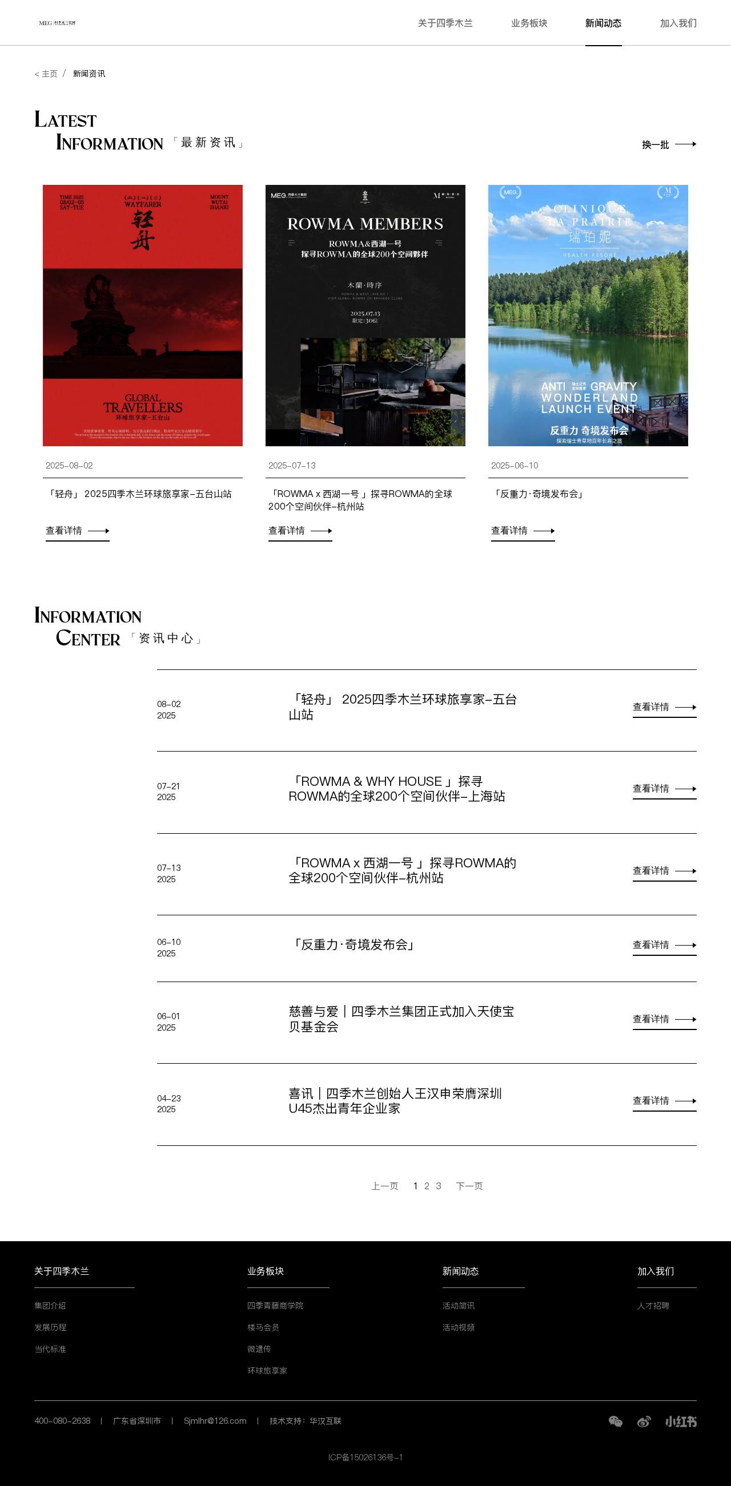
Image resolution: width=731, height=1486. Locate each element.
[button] (669, 147)
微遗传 (259, 1349)
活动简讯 (459, 1305)
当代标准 (50, 1349)
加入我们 (678, 23)
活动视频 (459, 1327)
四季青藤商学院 (275, 1305)
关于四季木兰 (445, 23)
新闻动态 (603, 23)
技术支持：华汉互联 (306, 1421)
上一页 (385, 1186)
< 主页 (46, 73)
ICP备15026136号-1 (365, 1457)
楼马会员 (263, 1327)
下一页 (469, 1186)
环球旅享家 (267, 1370)
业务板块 (529, 23)
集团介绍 (50, 1305)
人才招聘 (653, 1305)
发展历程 (50, 1327)
